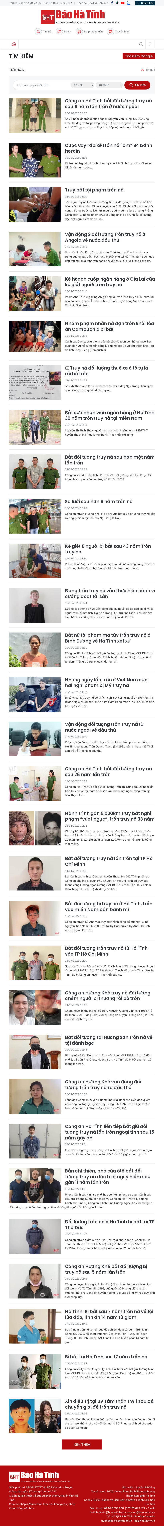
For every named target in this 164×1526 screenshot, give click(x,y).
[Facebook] (112, 3)
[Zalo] (128, 3)
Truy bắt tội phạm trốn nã (94, 190)
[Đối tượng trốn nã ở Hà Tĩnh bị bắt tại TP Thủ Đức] (35, 1236)
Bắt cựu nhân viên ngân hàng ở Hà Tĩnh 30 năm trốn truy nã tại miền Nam (109, 415)
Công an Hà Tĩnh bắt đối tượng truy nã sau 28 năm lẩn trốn (108, 772)
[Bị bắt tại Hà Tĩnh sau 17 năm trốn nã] (35, 1371)
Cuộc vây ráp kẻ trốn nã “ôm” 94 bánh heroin (108, 148)
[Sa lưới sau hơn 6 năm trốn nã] (35, 516)
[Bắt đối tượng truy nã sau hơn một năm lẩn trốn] (35, 471)
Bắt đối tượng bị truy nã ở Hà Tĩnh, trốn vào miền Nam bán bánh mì (108, 907)
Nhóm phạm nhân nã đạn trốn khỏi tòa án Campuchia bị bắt (109, 326)
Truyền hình (122, 31)
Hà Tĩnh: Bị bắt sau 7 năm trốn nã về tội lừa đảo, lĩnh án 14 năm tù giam (109, 1314)
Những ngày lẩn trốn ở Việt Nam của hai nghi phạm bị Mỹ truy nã (106, 683)
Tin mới (47, 31)
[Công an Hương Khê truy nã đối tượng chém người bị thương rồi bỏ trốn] (35, 1007)
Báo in (68, 31)
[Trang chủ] (13, 44)
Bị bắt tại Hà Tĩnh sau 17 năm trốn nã (106, 1357)
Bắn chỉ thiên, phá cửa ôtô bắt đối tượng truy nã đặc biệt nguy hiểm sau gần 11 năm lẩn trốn (108, 1177)
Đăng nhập (147, 2)
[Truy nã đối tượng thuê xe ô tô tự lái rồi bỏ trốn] (35, 382)
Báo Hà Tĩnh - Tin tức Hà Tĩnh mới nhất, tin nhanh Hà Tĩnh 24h (82, 17)
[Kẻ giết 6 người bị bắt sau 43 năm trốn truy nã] (35, 561)
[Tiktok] (117, 3)
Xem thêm (82, 1444)
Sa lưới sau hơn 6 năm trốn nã (99, 502)
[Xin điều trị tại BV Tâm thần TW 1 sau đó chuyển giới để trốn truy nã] (35, 1416)
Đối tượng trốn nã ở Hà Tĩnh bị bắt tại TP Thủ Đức (110, 1225)
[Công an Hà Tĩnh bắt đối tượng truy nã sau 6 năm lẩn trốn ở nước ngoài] (35, 115)
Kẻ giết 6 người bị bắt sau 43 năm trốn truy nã (108, 549)
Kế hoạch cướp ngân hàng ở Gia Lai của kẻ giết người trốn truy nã (110, 282)
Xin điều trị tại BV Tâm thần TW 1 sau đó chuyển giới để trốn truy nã (109, 1404)
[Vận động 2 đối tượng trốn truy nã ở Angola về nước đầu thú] (35, 249)
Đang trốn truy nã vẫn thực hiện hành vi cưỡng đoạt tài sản (110, 593)
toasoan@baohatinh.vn (141, 1512)
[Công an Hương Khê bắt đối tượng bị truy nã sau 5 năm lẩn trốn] (35, 1281)
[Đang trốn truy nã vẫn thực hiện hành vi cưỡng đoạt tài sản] (35, 605)
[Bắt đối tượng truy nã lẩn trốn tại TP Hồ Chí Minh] (35, 873)
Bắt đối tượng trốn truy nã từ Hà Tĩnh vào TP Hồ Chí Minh (106, 951)
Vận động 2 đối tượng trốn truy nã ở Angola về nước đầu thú (105, 237)
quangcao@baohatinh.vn (116, 1520)
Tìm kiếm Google (139, 56)
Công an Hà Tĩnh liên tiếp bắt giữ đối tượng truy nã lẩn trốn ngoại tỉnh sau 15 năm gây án (109, 1132)
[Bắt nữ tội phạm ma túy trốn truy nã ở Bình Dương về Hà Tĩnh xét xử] (35, 650)
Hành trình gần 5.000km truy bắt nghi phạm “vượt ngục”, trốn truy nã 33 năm (110, 816)
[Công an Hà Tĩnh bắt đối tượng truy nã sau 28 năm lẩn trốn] (35, 783)
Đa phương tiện (93, 31)
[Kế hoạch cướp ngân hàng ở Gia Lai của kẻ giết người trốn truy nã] (35, 293)
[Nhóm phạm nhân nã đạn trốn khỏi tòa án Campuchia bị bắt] (35, 338)
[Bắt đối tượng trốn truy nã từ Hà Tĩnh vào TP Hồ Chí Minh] (35, 963)
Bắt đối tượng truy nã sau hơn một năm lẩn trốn (110, 460)
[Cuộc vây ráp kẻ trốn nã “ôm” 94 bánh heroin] (35, 160)
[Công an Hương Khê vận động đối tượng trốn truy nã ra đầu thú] (35, 1096)
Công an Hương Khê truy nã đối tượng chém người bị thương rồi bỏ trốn (107, 996)
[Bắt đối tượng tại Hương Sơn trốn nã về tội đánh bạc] (35, 1052)
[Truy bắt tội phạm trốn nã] (35, 204)
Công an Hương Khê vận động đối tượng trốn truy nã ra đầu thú (103, 1085)
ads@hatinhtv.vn (144, 1520)
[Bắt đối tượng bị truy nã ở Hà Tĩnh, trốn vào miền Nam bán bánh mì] (35, 918)
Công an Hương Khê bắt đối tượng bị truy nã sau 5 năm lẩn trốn (106, 1269)
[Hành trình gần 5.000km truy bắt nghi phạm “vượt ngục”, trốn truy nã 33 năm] (35, 828)
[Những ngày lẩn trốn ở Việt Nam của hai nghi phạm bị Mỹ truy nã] (35, 694)
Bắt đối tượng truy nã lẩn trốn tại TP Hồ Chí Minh (109, 861)
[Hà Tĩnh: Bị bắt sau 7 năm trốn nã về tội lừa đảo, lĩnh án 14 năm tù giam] (35, 1326)
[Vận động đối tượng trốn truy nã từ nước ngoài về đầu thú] (35, 739)
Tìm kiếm (21, 56)
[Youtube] (123, 3)
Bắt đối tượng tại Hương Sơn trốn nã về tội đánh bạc (108, 1040)
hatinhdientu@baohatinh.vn (107, 1512)
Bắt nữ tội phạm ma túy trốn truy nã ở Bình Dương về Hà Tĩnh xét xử (108, 638)
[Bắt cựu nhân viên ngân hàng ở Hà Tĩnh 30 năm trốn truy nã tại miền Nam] (35, 427)
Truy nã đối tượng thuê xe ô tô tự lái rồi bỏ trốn (107, 371)
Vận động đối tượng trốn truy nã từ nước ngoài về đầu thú (104, 727)
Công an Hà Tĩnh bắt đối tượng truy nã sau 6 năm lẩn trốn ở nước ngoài (108, 104)
